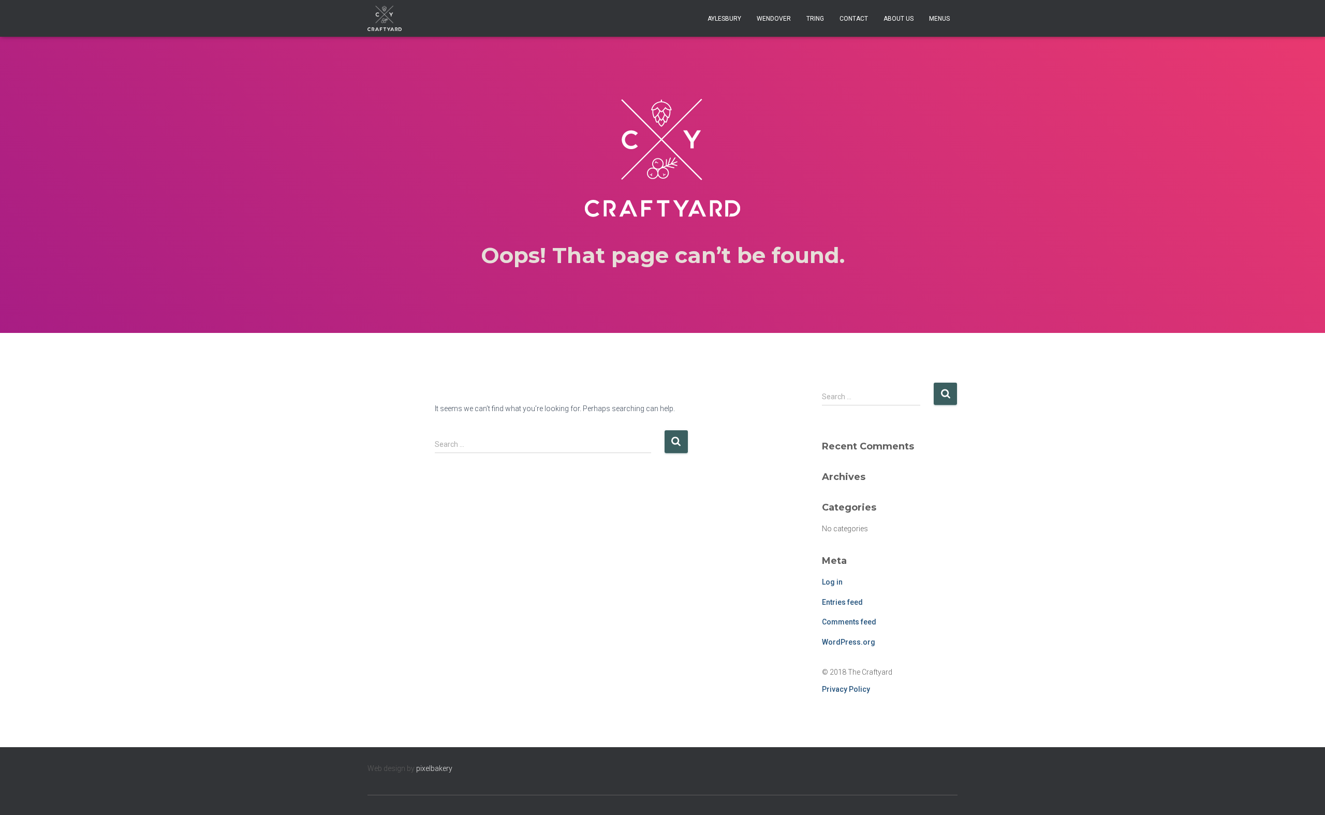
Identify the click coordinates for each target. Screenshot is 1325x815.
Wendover (774, 18)
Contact (854, 18)
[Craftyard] (384, 19)
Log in (832, 582)
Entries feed (842, 602)
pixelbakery (434, 768)
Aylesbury (724, 18)
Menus (939, 18)
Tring (815, 18)
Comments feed (849, 622)
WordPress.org (848, 642)
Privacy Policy (846, 689)
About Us (899, 18)
